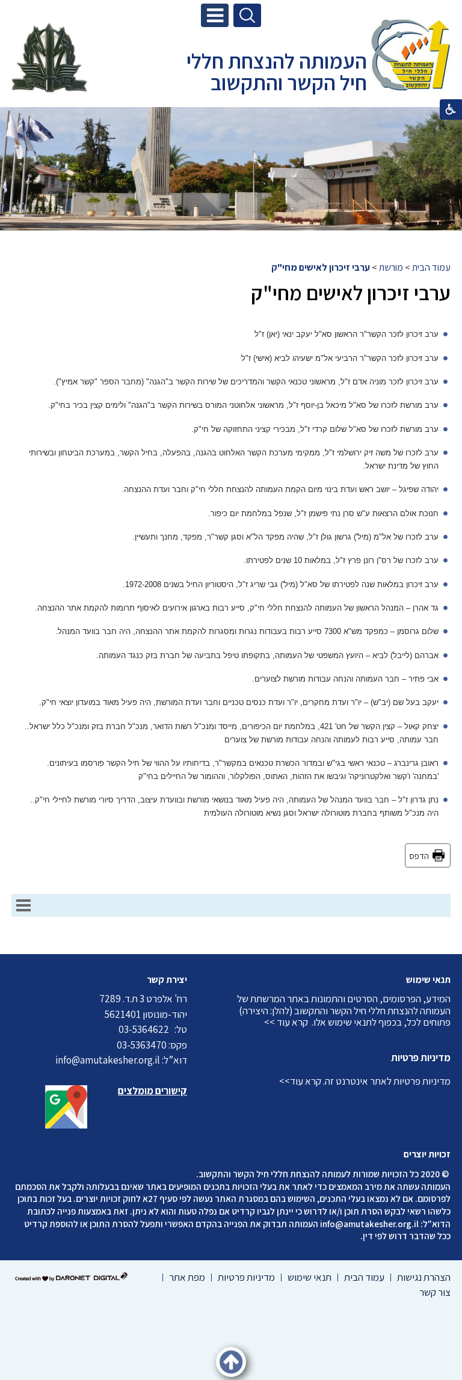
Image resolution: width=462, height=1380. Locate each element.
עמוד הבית (431, 267)
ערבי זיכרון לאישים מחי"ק (320, 267)
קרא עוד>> (300, 1081)
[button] (215, 15)
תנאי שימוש (428, 979)
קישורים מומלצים (152, 1090)
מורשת (391, 267)
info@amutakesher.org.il (369, 1224)
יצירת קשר (167, 979)
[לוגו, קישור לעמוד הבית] (411, 56)
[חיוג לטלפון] (172, 1029)
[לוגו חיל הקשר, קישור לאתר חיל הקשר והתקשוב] (49, 58)
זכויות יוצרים (427, 1154)
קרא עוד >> (286, 1022)
